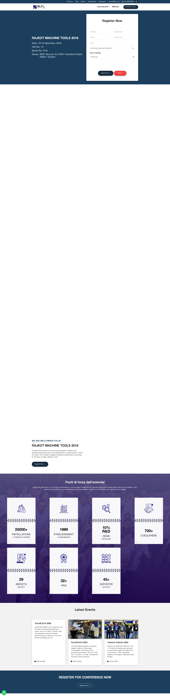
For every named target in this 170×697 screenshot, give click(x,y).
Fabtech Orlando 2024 (117, 643)
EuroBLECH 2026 (43, 624)
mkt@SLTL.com (115, 1)
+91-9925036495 (129, 1)
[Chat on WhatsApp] (4, 692)
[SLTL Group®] (39, 7)
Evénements (102, 1)
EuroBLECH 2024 (79, 643)
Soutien (69, 1)
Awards (83, 1)
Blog (77, 1)
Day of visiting (95, 53)
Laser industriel (102, 7)
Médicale (115, 7)
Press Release (92, 1)
